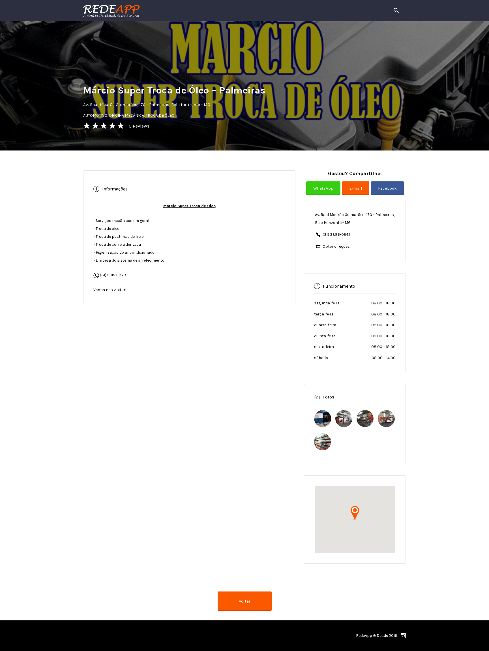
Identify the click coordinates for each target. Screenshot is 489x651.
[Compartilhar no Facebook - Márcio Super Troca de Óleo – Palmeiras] (387, 192)
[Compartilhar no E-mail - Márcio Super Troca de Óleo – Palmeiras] (356, 192)
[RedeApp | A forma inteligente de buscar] (172, 11)
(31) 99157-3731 (113, 275)
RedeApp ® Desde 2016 (376, 635)
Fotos (328, 396)
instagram (403, 635)
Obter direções (336, 246)
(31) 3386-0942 (337, 234)
